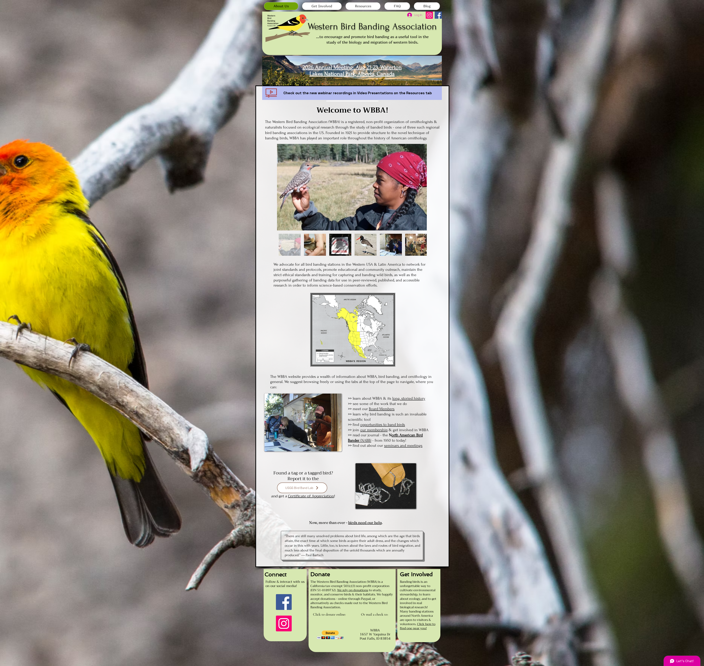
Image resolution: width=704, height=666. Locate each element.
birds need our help (365, 522)
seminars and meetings (403, 445)
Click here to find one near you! (417, 626)
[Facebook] (438, 15)
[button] (330, 634)
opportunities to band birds (382, 424)
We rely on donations (352, 590)
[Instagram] (429, 15)
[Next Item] (420, 187)
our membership (374, 430)
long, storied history (408, 398)
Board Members (382, 409)
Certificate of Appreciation (311, 496)
